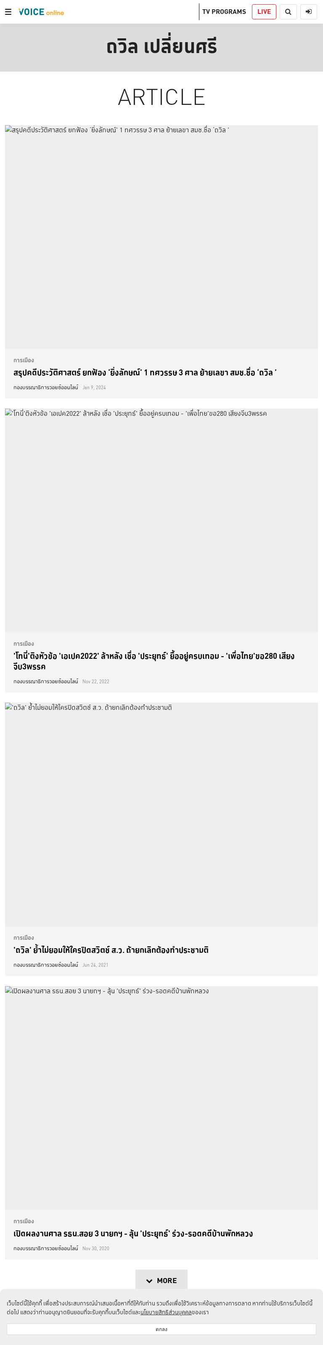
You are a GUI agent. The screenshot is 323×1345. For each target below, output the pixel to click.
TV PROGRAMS (224, 11)
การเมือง (23, 360)
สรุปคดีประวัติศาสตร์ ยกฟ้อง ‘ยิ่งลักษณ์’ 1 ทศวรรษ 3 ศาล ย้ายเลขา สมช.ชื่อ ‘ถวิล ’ (145, 372)
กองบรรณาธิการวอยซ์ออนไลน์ (45, 387)
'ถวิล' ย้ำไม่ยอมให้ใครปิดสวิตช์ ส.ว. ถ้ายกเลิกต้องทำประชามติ (111, 950)
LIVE (264, 11)
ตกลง (161, 1329)
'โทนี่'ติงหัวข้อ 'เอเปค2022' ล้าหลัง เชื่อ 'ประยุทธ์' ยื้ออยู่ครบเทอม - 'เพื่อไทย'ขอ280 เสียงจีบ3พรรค (154, 661)
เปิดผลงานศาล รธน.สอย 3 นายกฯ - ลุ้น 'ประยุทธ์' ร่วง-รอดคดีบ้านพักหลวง (133, 1233)
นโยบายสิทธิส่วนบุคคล (166, 1312)
